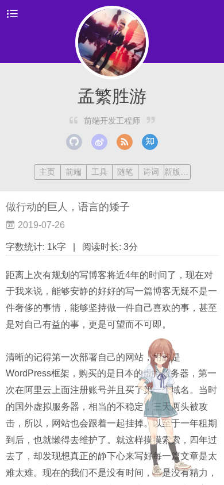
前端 (73, 171)
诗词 (151, 171)
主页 (47, 171)
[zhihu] (150, 142)
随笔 (125, 171)
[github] (74, 142)
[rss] (125, 142)
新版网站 (177, 171)
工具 (99, 171)
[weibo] (99, 142)
